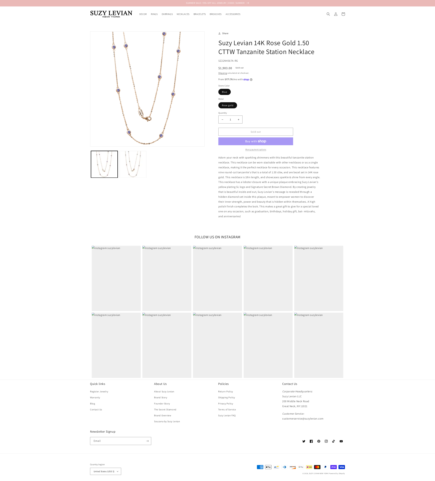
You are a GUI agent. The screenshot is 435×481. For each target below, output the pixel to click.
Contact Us (96, 409)
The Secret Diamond (165, 409)
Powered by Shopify (337, 473)
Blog (92, 403)
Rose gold (227, 105)
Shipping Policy (226, 397)
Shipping (222, 73)
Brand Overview (162, 415)
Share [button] (225, 33)
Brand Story (160, 397)
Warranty (95, 397)
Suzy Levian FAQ (227, 415)
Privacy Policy (225, 403)
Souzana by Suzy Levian (167, 421)
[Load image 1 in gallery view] (104, 164)
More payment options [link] (255, 149)
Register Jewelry (99, 391)
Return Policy (225, 391)
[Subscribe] (147, 441)
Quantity (222, 112)
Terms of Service (227, 409)
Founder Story (162, 403)
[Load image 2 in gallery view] (132, 164)
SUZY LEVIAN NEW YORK (318, 473)
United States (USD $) (104, 471)
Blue (224, 91)
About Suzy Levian (164, 391)
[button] (328, 14)
